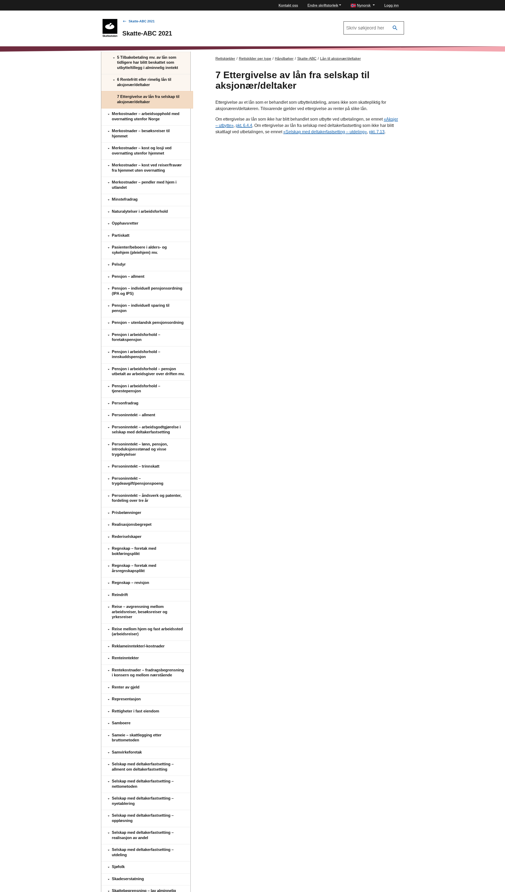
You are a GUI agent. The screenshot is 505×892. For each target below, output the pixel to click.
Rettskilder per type (255, 58)
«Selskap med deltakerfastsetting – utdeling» (325, 132)
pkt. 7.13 (377, 132)
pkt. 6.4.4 (244, 125)
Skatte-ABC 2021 (142, 21)
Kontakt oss (288, 5)
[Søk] (395, 28)
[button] (363, 5)
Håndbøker (284, 58)
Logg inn (391, 5)
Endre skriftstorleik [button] (322, 5)
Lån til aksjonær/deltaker (340, 58)
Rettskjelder (225, 58)
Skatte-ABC (306, 58)
